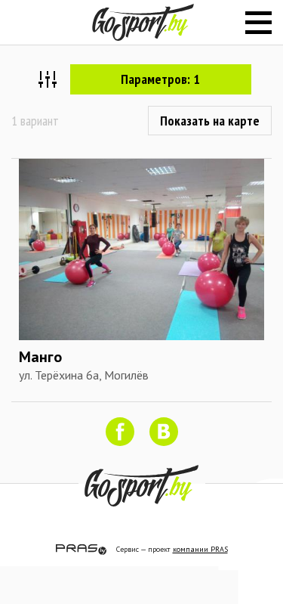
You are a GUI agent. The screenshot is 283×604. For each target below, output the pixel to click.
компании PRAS (200, 549)
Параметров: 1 (160, 79)
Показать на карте (210, 120)
